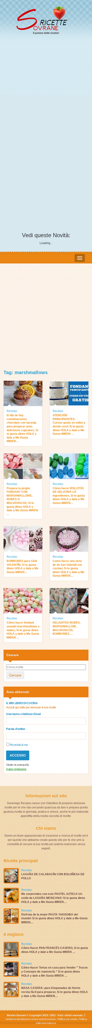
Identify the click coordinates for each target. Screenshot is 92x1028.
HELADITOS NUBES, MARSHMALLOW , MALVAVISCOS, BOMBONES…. (66, 628)
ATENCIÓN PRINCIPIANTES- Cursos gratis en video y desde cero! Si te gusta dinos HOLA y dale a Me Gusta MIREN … (69, 424)
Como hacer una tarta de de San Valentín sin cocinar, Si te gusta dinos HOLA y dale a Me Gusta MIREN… (68, 568)
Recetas (12, 411)
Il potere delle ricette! (46, 33)
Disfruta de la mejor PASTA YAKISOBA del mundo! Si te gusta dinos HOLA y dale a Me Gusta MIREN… (54, 918)
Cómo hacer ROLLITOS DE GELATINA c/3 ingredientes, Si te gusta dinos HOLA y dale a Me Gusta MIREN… (69, 496)
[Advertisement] (46, 87)
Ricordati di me (18, 745)
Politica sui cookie (67, 1019)
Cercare (15, 675)
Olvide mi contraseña (17, 764)
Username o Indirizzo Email (23, 714)
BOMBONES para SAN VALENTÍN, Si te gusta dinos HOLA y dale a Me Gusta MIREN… (22, 566)
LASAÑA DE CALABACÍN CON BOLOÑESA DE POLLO (52, 876)
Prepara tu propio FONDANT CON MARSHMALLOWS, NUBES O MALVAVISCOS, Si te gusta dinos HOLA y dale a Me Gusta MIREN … (22, 501)
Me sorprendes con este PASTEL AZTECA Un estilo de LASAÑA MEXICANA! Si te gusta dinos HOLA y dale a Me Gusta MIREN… (53, 898)
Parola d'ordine (15, 729)
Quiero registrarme (16, 769)
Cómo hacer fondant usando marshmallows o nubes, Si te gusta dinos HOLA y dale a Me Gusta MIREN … (23, 630)
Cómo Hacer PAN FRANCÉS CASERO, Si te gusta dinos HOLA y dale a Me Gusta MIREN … (54, 950)
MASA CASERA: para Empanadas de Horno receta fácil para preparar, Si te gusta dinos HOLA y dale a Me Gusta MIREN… (54, 992)
